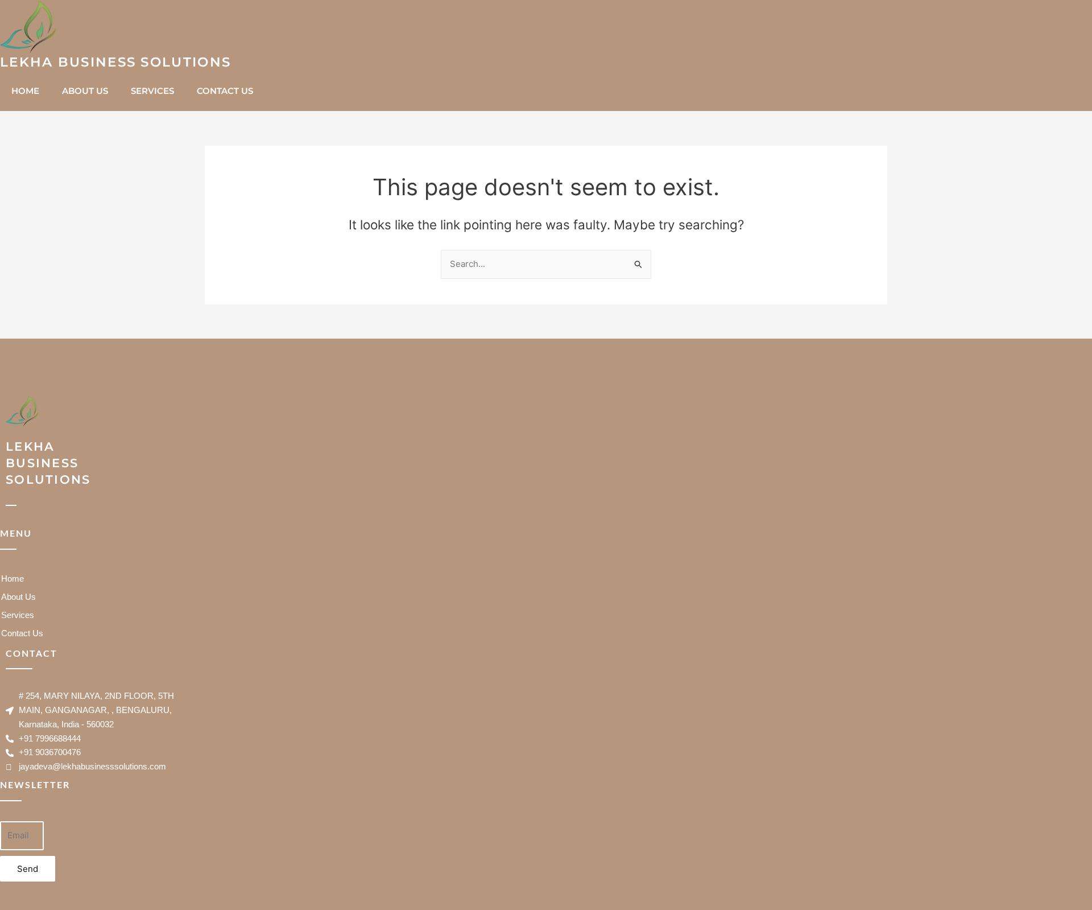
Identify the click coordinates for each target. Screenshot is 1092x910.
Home (25, 90)
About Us (85, 90)
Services (152, 90)
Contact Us (225, 90)
